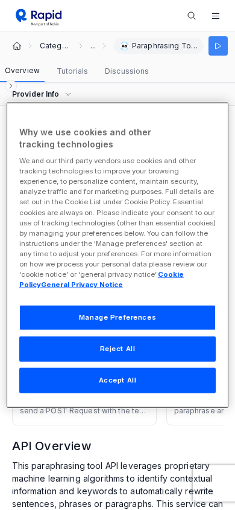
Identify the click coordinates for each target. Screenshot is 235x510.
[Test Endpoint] (218, 46)
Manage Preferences (117, 317)
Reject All (118, 348)
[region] (118, 255)
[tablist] (77, 71)
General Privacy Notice (82, 284)
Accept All (118, 379)
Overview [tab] (22, 70)
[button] (216, 16)
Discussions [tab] (127, 71)
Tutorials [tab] (72, 71)
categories (55, 46)
